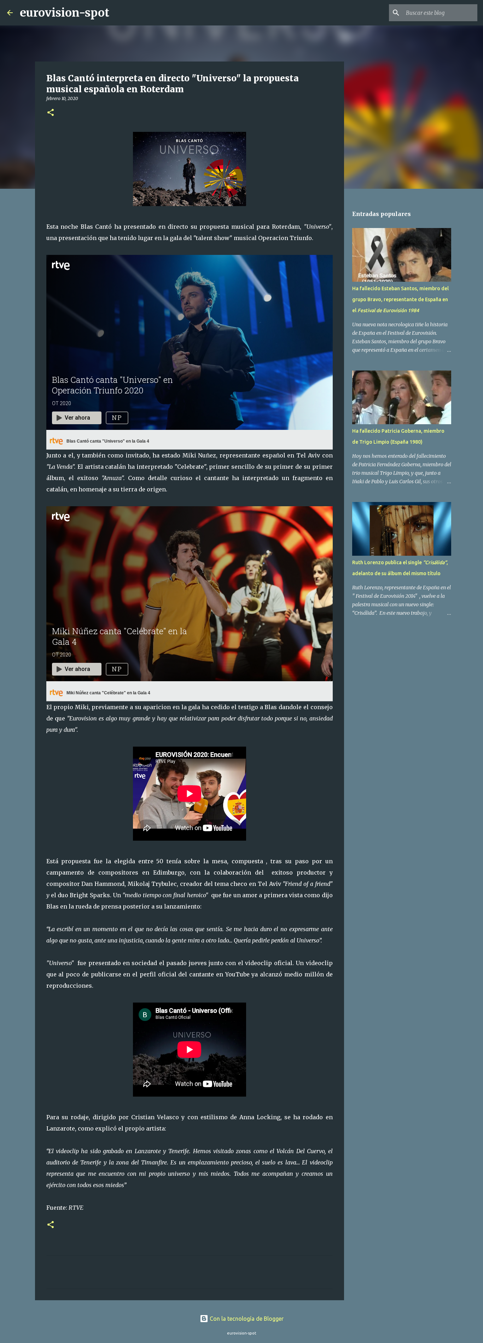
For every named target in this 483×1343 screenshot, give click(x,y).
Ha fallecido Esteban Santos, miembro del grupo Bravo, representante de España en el (400, 299)
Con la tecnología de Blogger (246, 1318)
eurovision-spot (64, 13)
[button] (50, 113)
